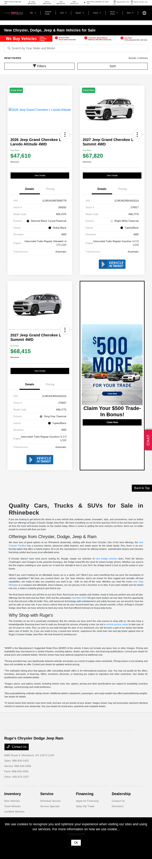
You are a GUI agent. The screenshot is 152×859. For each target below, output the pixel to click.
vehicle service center (117, 624)
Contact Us (19, 746)
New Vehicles (12, 800)
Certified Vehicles (14, 811)
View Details (39, 175)
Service (46, 794)
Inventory (12, 794)
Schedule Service (50, 800)
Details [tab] (29, 188)
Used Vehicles (12, 806)
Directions (117, 806)
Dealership (121, 794)
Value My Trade (85, 806)
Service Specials (50, 806)
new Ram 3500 (79, 598)
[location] (84, 2)
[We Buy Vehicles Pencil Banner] (76, 38)
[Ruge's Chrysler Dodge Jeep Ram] (14, 12)
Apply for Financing (87, 800)
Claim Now (112, 422)
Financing (84, 794)
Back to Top (142, 488)
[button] (65, 134)
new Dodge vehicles (106, 558)
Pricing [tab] (50, 188)
